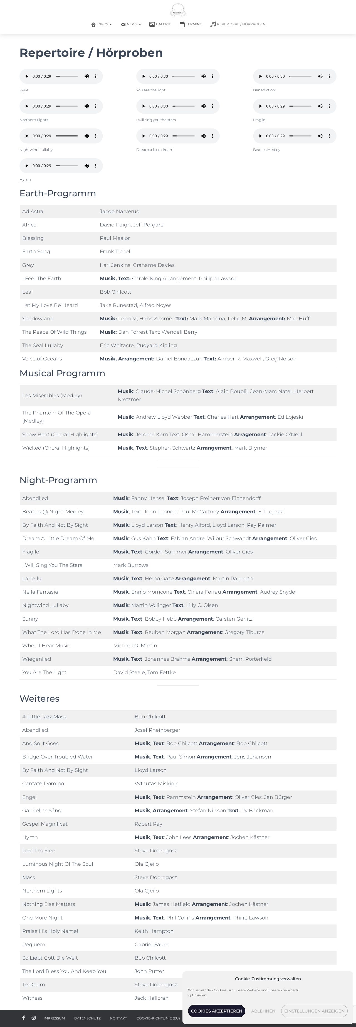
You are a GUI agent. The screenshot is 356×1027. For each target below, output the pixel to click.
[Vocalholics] (178, 10)
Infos (103, 24)
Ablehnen (263, 1011)
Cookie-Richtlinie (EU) (158, 1018)
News (132, 24)
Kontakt (118, 1018)
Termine (194, 24)
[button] (110, 24)
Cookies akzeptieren (216, 1011)
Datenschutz (87, 1018)
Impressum (54, 1018)
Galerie (163, 24)
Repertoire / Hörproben (241, 24)
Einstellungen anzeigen (314, 1011)
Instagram (33, 1018)
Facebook (23, 1018)
